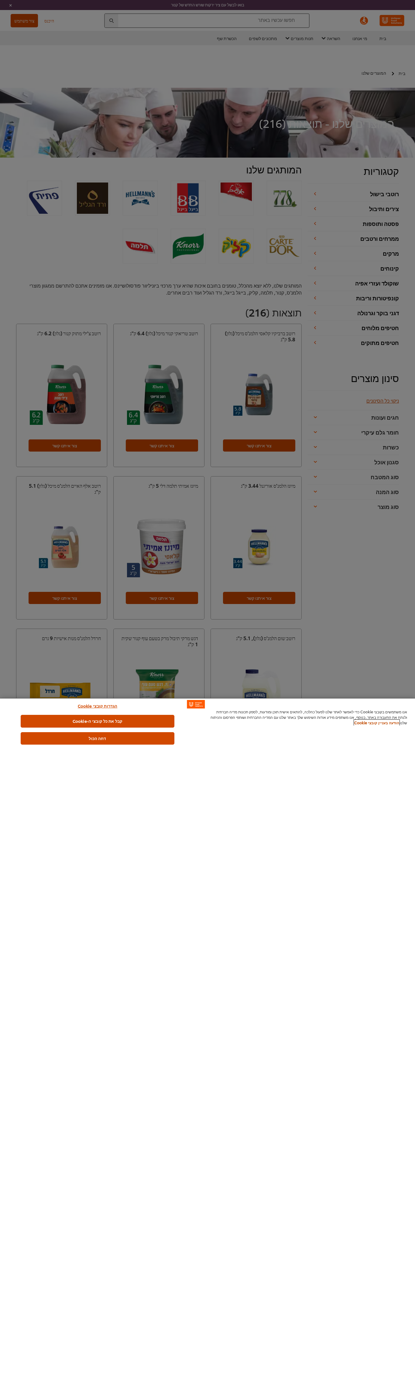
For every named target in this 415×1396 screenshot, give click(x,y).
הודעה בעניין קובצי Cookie (376, 722)
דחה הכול (97, 738)
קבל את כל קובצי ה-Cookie (97, 721)
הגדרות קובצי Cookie (97, 705)
